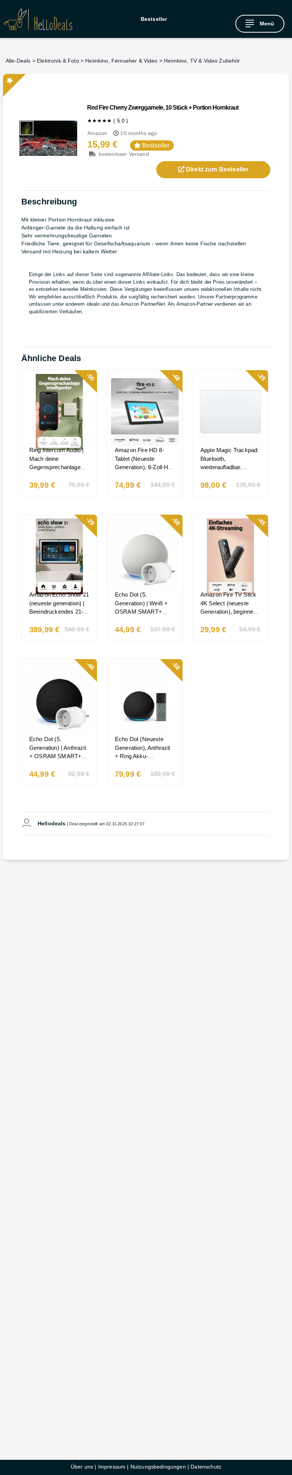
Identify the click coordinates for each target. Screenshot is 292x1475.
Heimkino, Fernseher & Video (121, 61)
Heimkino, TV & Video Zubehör (202, 61)
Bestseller (154, 19)
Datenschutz (205, 1467)
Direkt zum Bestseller (216, 169)
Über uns (82, 1467)
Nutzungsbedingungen (158, 1467)
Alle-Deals (18, 61)
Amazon (97, 133)
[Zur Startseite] (38, 19)
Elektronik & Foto (58, 61)
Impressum (111, 1467)
